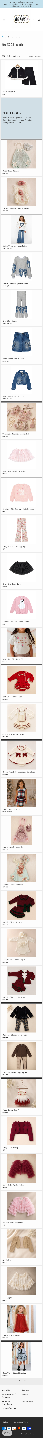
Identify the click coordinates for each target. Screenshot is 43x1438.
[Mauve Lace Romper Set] (21, 830)
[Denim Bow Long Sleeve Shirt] (21, 267)
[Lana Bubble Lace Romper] (21, 943)
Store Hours (27, 1401)
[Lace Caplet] (21, 1281)
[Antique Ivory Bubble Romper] (21, 192)
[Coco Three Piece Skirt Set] (21, 1356)
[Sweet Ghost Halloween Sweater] (21, 605)
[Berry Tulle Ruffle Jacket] (21, 1168)
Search (25, 1394)
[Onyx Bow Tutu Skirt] (21, 567)
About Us (6, 1390)
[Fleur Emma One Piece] (21, 1093)
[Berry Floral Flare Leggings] (21, 530)
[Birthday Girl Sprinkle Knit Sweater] (21, 492)
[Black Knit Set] (21, 75)
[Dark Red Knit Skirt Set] (21, 905)
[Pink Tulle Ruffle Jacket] (21, 1206)
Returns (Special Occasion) (9, 1396)
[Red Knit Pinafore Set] (21, 680)
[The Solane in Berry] (21, 1319)
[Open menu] (4, 19)
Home (4, 37)
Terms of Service (9, 1408)
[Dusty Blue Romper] (21, 154)
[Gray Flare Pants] (21, 304)
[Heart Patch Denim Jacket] (21, 380)
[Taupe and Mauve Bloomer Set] (21, 417)
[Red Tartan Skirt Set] (21, 793)
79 (25, 1380)
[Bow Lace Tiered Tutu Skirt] (21, 455)
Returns (25, 1390)
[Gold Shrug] (21, 1243)
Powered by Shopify (28, 1434)
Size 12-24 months (15, 37)
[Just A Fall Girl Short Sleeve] (21, 642)
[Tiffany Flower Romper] (21, 868)
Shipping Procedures (7, 1403)
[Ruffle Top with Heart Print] (21, 229)
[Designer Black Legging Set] (21, 1018)
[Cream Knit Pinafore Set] (21, 718)
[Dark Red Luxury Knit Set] (21, 980)
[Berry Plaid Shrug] (21, 1131)
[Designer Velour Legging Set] (21, 1056)
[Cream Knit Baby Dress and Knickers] (21, 755)
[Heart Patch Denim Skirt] (21, 342)
